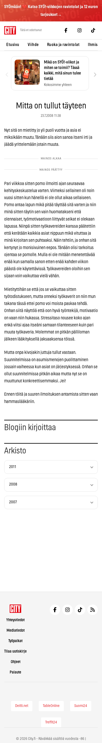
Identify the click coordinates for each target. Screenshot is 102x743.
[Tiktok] (93, 30)
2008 (13, 484)
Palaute (15, 672)
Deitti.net (21, 706)
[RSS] (92, 609)
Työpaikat (15, 641)
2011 (12, 467)
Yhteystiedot (15, 620)
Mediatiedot (16, 630)
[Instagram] (79, 30)
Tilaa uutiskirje (15, 651)
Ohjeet (15, 662)
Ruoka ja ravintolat (63, 45)
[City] (15, 608)
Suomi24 (80, 706)
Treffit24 (51, 722)
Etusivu (12, 45)
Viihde (33, 45)
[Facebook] (66, 30)
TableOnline (51, 706)
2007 (13, 502)
